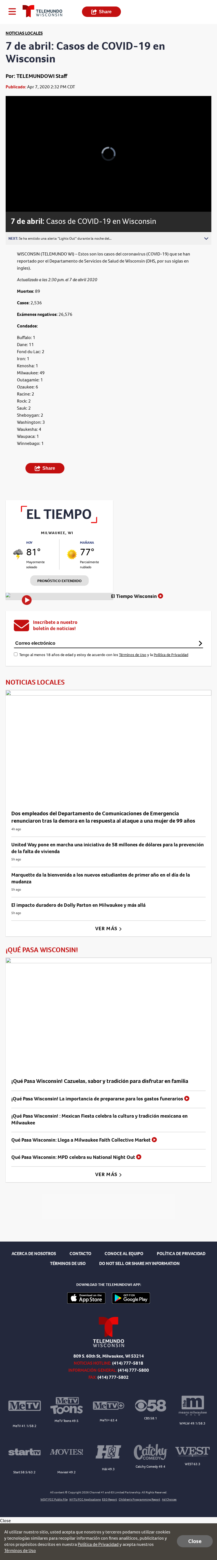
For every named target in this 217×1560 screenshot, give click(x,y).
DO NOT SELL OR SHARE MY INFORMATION (139, 1263)
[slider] (29, 192)
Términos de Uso (132, 654)
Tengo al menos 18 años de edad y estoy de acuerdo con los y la (103, 654)
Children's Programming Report (139, 1499)
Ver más (107, 928)
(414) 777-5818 (127, 1363)
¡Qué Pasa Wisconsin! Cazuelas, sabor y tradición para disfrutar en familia (99, 1081)
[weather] (18, 554)
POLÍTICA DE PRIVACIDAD (181, 1254)
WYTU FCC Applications (85, 1499)
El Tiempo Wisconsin (134, 596)
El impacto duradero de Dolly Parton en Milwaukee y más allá (78, 905)
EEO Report (109, 1499)
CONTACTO (80, 1254)
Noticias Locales (24, 33)
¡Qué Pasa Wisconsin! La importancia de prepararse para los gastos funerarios (97, 1098)
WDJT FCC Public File (54, 1499)
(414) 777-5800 (133, 1370)
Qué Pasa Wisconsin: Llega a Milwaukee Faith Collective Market (81, 1140)
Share (105, 11)
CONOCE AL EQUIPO (124, 1254)
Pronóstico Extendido (59, 581)
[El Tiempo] (59, 522)
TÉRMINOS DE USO (68, 1263)
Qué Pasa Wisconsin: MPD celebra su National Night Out (73, 1157)
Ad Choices (169, 1499)
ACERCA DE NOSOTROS (34, 1254)
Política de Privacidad (171, 654)
